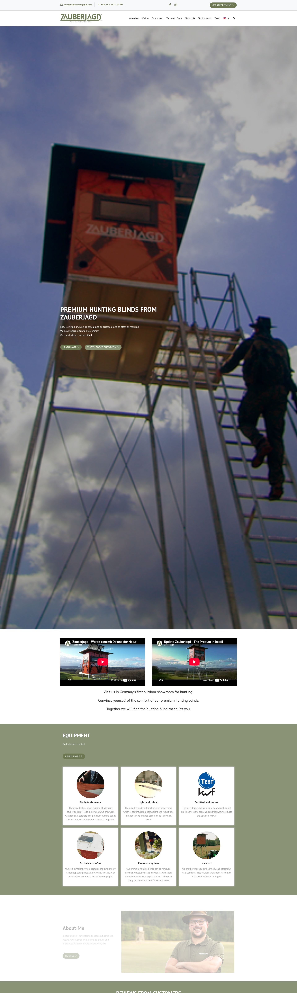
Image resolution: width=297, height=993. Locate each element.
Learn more (69, 347)
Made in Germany (90, 802)
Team (217, 18)
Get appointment (221, 5)
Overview (134, 18)
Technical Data (174, 18)
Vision (145, 18)
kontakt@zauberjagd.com (78, 4)
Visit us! (206, 863)
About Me (190, 18)
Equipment (157, 18)
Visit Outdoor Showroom (101, 347)
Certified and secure (206, 802)
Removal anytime (148, 863)
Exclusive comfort (90, 863)
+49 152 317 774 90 (112, 4)
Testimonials (204, 18)
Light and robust (148, 802)
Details (69, 955)
